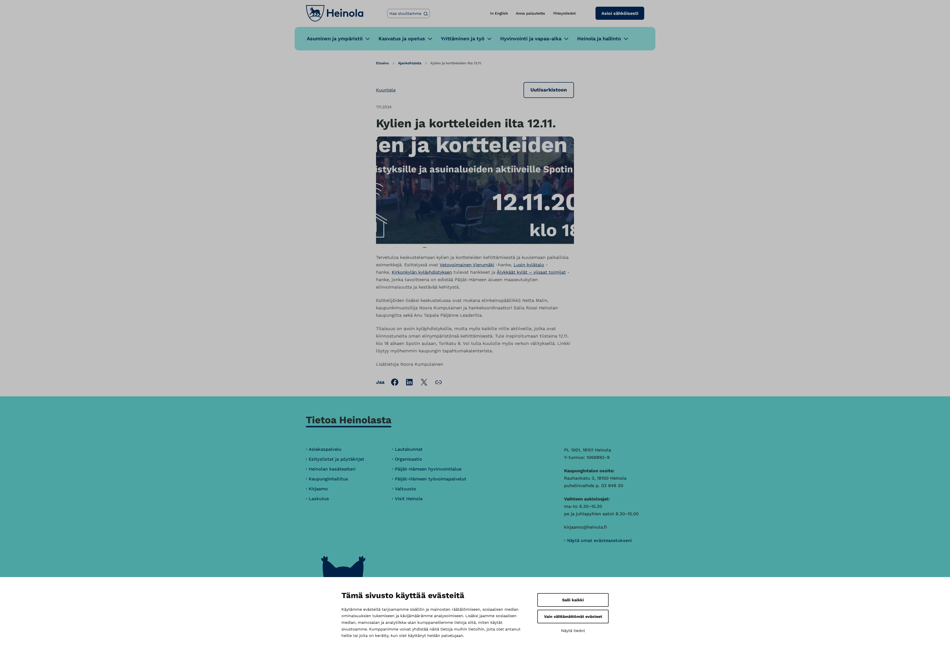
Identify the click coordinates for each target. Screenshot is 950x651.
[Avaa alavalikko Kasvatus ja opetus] (430, 38)
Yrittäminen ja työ (462, 39)
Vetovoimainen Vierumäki (467, 264)
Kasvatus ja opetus (402, 39)
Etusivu (382, 63)
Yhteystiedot (564, 13)
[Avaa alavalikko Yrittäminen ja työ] (489, 38)
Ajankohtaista (409, 63)
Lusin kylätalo (529, 264)
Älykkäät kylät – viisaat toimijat (531, 272)
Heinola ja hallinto (599, 39)
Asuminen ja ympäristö (335, 39)
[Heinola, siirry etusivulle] (334, 13)
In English (499, 13)
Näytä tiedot (573, 630)
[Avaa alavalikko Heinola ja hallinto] (626, 38)
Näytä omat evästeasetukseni (599, 540)
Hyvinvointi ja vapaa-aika (530, 39)
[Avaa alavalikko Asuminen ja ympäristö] (368, 38)
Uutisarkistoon (548, 90)
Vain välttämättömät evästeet (573, 616)
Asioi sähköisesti (619, 13)
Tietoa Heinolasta (348, 420)
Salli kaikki (573, 600)
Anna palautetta (530, 13)
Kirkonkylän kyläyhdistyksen (422, 272)
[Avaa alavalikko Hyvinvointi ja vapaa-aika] (566, 38)
